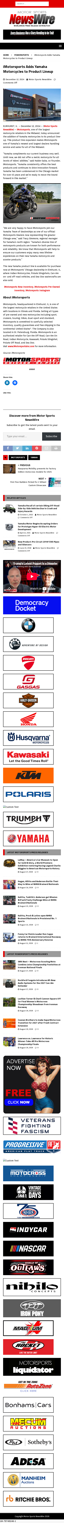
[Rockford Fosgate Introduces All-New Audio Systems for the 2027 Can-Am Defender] (9, 983)
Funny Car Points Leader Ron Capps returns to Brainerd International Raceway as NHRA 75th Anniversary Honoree (39, 936)
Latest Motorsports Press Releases (27, 852)
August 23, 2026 (26, 906)
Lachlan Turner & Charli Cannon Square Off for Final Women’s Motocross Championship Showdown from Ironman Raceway (39, 1003)
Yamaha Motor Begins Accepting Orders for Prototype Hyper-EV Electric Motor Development (38, 526)
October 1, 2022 (26, 515)
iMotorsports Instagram (38, 290)
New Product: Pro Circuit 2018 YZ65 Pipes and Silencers (38, 543)
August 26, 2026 (26, 1011)
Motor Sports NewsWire (40, 79)
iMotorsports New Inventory (18, 287)
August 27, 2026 (26, 872)
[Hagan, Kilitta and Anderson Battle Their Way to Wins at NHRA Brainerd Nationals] (9, 884)
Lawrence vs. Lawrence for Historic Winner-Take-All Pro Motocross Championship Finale (35, 1041)
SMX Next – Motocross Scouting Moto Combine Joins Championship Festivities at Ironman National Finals (39, 964)
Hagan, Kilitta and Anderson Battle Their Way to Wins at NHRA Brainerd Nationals (38, 883)
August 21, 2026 (26, 943)
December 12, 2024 (15, 79)
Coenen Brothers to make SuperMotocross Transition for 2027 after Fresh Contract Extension (39, 1022)
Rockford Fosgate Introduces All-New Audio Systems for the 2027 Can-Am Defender (36, 982)
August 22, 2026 (26, 925)
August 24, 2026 (26, 887)
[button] (59, 46)
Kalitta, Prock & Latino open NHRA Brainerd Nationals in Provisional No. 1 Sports (37, 918)
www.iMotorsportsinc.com (21, 346)
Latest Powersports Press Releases (27, 954)
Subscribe (51, 436)
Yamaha (34, 457)
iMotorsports (23, 129)
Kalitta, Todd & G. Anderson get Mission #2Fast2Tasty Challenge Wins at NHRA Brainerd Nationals (37, 899)
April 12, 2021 (25, 533)
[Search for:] (32, 3)
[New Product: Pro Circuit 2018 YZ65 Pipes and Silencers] (9, 545)
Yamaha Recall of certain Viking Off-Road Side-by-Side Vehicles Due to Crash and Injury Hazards (38, 508)
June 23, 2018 (25, 548)
